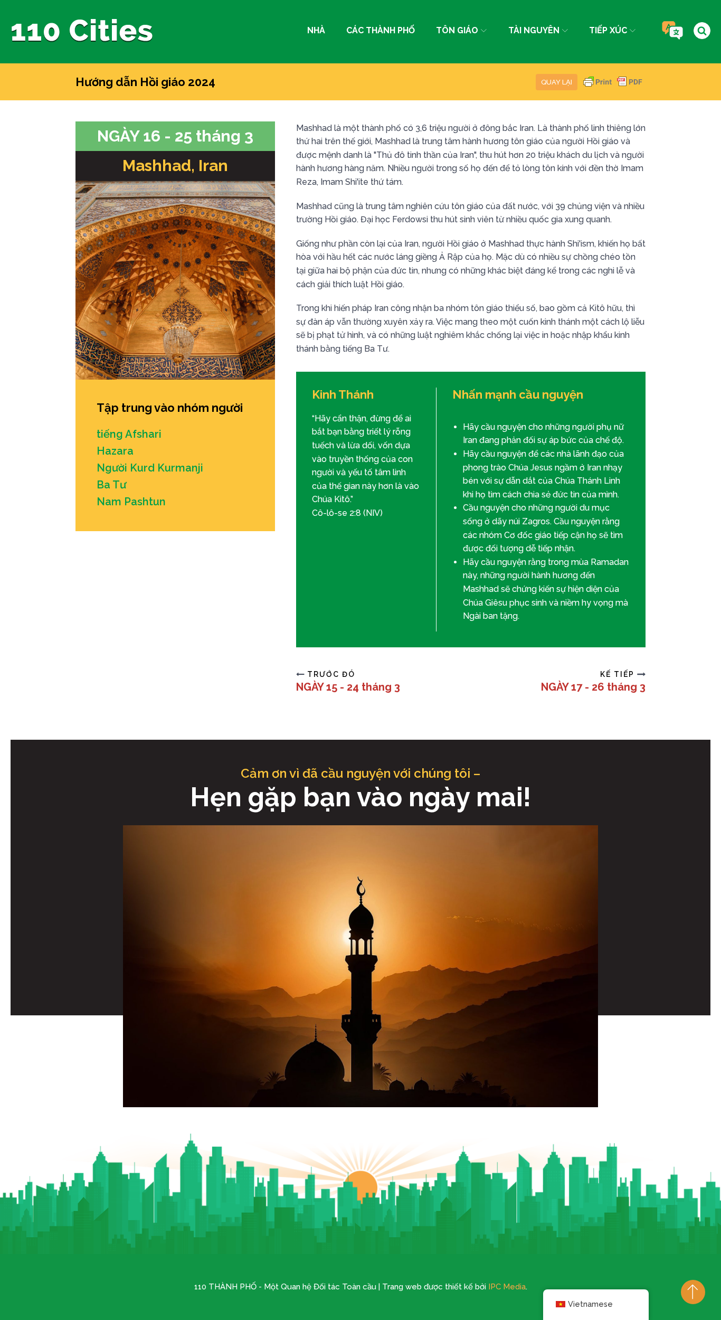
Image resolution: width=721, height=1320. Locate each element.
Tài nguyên (533, 30)
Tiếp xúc (608, 30)
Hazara (115, 451)
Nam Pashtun (131, 501)
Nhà (316, 30)
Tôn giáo (457, 30)
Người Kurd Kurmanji (150, 467)
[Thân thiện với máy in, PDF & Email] (613, 87)
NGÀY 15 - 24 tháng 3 (348, 687)
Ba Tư (111, 484)
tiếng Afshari (129, 434)
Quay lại (556, 82)
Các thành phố (380, 30)
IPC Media (507, 1286)
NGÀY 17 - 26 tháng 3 (593, 687)
